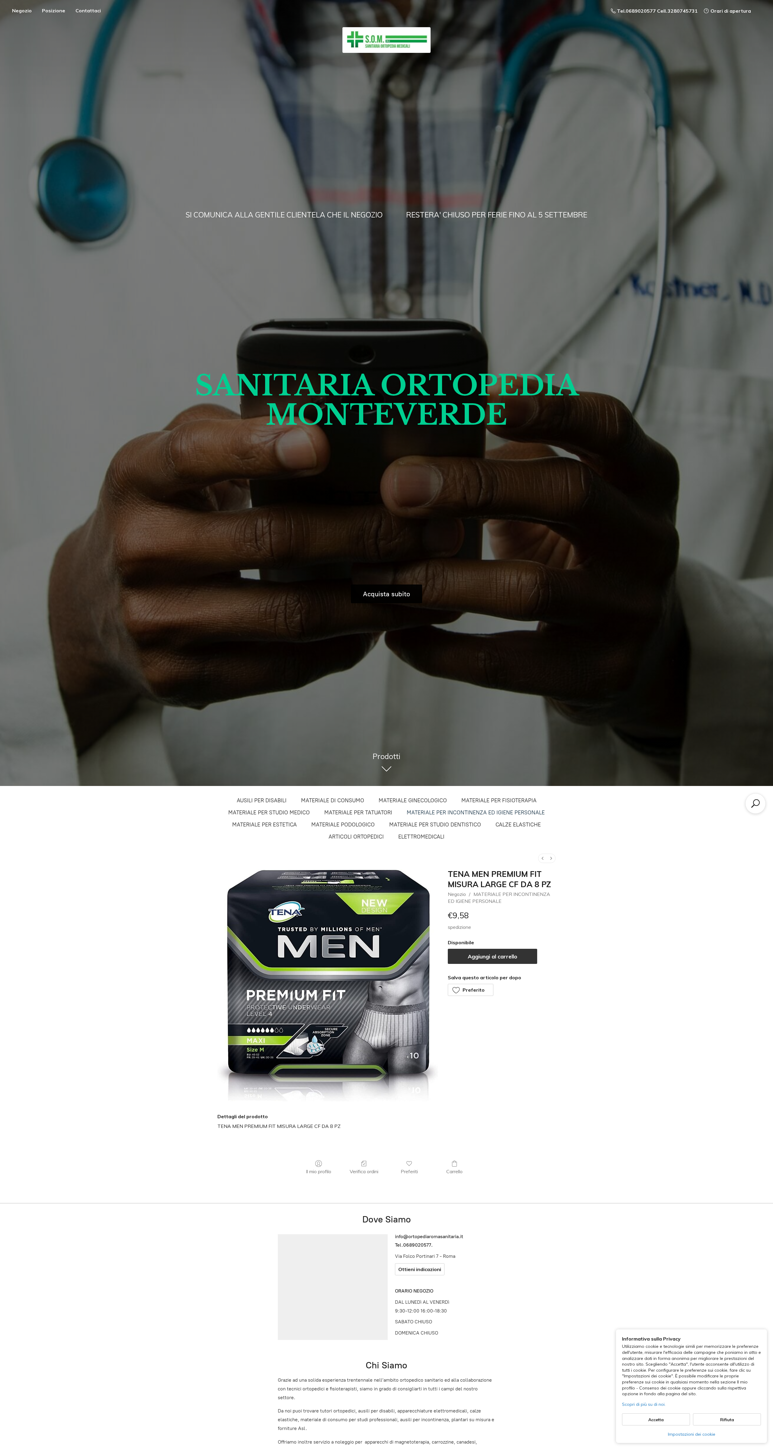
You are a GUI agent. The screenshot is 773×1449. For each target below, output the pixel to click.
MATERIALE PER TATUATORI (358, 812)
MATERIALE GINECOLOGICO (413, 800)
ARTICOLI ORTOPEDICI (356, 836)
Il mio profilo (318, 1171)
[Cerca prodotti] (755, 803)
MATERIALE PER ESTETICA (264, 824)
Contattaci (88, 11)
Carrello (454, 1171)
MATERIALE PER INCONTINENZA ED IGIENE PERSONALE (476, 812)
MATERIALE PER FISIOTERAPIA (499, 800)
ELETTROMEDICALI (421, 836)
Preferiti (409, 1171)
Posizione (53, 11)
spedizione (459, 927)
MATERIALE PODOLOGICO (343, 824)
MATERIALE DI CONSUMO (332, 800)
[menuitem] (542, 858)
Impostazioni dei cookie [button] (691, 1434)
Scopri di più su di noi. (644, 1404)
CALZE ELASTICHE (518, 824)
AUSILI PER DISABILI (262, 800)
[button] (471, 990)
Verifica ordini (364, 1171)
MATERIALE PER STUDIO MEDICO (269, 812)
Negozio (22, 11)
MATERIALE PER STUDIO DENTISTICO (435, 824)
